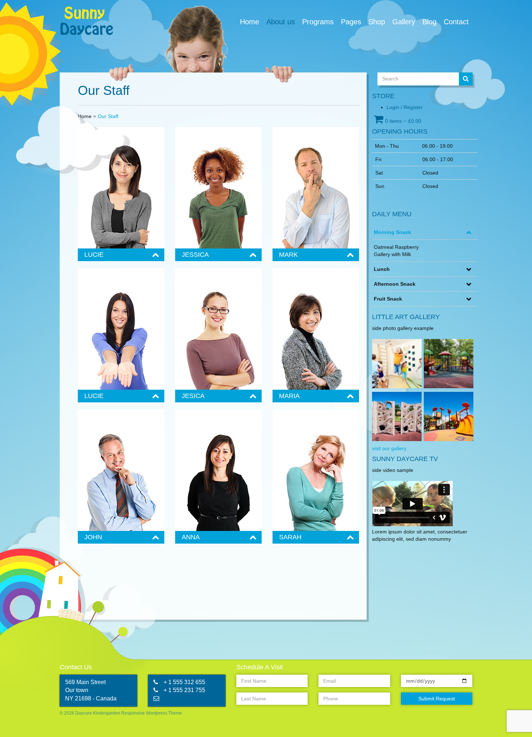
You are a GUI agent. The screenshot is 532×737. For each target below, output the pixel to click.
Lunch (382, 269)
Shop (376, 22)
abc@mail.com (183, 698)
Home (249, 22)
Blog (429, 22)
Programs (318, 22)
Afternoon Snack (394, 284)
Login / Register (405, 107)
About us (280, 22)
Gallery (403, 22)
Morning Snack (392, 232)
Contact (456, 22)
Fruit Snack (388, 299)
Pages (351, 22)
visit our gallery (389, 448)
